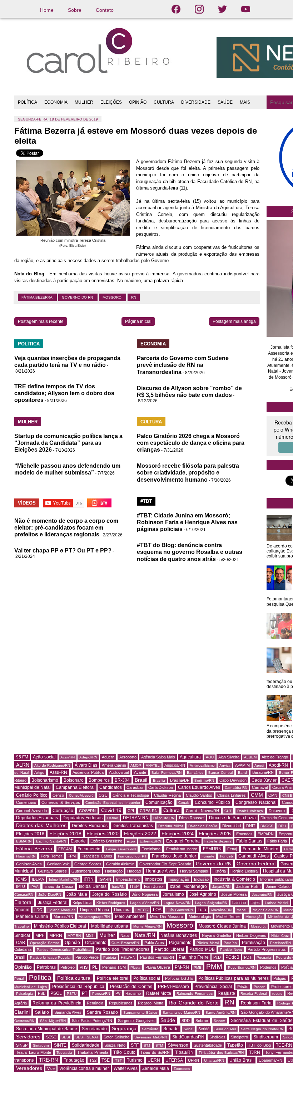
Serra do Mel (225, 1029)
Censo (58, 795)
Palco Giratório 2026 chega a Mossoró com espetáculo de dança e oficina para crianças (190, 443)
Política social (146, 978)
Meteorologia (200, 916)
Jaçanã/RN (221, 887)
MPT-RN (74, 936)
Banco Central (220, 773)
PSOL (56, 993)
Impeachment (128, 879)
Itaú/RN (118, 887)
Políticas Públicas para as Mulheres (233, 978)
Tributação (74, 1060)
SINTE (60, 1045)
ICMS (21, 879)
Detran (112, 818)
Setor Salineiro (116, 1037)
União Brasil (241, 1060)
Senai (188, 1029)
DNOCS (266, 826)
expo (131, 841)
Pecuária (264, 957)
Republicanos (121, 1003)
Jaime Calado (278, 886)
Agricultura (190, 757)
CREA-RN (149, 810)
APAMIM (242, 765)
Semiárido (150, 1029)
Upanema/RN (270, 1060)
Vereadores (29, 1068)
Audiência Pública (88, 772)
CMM (257, 795)
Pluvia (135, 967)
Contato (105, 10)
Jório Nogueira (145, 894)
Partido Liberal (169, 949)
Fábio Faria (277, 841)
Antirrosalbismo (202, 765)
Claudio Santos (199, 795)
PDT (248, 957)
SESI (65, 1037)
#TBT (146, 501)
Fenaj (232, 849)
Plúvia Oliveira (157, 967)
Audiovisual (119, 772)
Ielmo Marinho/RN (64, 879)
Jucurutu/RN (262, 894)
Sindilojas (217, 1037)
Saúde (167, 1020)
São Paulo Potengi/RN (92, 1020)
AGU (210, 757)
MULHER (84, 102)
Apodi (259, 765)
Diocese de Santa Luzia (232, 817)
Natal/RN (145, 935)
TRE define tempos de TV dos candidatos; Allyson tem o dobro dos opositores (64, 393)
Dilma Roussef (191, 818)
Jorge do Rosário (109, 894)
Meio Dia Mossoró (166, 916)
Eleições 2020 (102, 833)
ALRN (22, 765)
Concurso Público (212, 802)
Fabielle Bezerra (217, 841)
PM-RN (182, 967)
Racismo (133, 993)
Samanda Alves (67, 1012)
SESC (51, 1037)
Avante (140, 772)
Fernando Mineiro (260, 848)
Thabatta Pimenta (92, 1052)
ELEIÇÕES (111, 102)
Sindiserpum (265, 1036)
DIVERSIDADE (195, 102)
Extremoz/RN (150, 841)
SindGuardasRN (188, 1036)
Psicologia (24, 994)
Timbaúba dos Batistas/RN (221, 1053)
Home (47, 10)
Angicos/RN (174, 765)
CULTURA (164, 102)
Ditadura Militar (170, 826)
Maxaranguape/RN (94, 917)
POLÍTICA (27, 102)
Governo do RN (78, 297)
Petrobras (46, 967)
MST (90, 935)
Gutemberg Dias (85, 871)
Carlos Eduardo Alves (199, 787)
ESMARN (23, 841)
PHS (84, 967)
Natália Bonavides (178, 935)
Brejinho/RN (204, 780)
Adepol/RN (88, 757)
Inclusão (201, 879)
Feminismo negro (181, 849)
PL (95, 967)
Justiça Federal (53, 902)
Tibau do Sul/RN (155, 1052)
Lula (202, 909)
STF (135, 1045)
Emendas (244, 834)
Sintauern (41, 1045)
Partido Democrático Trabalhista (64, 950)
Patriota (109, 957)
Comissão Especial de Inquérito (112, 803)
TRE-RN (48, 1060)
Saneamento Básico (140, 1012)
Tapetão (235, 1045)
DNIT (250, 826)
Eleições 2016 (30, 833)
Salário (42, 1012)
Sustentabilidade (208, 1045)
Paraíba (230, 943)
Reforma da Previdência (57, 1003)
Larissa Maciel (276, 903)
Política (40, 977)
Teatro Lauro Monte (33, 1052)
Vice (51, 1068)
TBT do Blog (259, 1045)
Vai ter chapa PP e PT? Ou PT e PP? (62, 550)
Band (242, 773)
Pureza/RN (101, 994)
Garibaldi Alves (253, 856)
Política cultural (74, 978)
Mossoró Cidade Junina (222, 926)
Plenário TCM (114, 967)
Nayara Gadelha (216, 935)
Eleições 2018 (65, 833)
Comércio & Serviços (60, 802)
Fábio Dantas (249, 841)
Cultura (171, 810)
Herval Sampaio (194, 871)
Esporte (78, 841)
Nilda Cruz (280, 936)
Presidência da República (78, 986)
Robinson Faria (256, 1003)
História (219, 871)
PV (117, 993)
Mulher (107, 935)
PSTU (71, 994)
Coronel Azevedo (31, 810)
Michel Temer (228, 916)
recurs (277, 994)
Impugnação (178, 879)
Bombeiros (99, 780)
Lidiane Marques (61, 910)
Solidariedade (85, 1045)
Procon (259, 987)
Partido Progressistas (267, 949)
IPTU (20, 886)
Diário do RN (163, 818)
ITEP (134, 886)
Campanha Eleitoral (75, 787)
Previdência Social (213, 986)
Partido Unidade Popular (50, 957)
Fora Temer (51, 856)
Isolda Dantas (92, 886)
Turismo (135, 1060)
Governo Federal (256, 863)
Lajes (255, 902)
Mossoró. (258, 926)
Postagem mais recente (41, 321)
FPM (72, 856)
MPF (39, 935)
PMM (214, 966)
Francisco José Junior (174, 856)
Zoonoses (182, 1069)
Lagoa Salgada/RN (211, 903)
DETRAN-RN (136, 817)
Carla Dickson (160, 787)
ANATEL (153, 765)
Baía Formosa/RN (167, 773)
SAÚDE (225, 102)
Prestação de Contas (131, 986)
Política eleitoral (112, 978)
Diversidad (231, 826)
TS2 (92, 1060)
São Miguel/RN (53, 1021)
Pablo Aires (154, 942)
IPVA (34, 887)
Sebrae (201, 1020)
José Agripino (202, 894)
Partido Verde (87, 957)
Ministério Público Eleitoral (60, 926)
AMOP (135, 765)
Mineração (254, 917)
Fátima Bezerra (37, 297)
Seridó (203, 1029)
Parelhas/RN (280, 943)
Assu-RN (58, 772)
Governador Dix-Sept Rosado (165, 864)
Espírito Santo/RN (51, 841)
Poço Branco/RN (241, 967)
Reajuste (226, 993)
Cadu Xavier (264, 780)
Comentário (26, 802)
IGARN (105, 879)
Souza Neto (114, 1045)
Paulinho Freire (194, 957)
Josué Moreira (234, 894)
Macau (242, 910)
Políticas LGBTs (179, 978)
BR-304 (122, 780)
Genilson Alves (29, 864)
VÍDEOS (27, 503)
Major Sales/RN (265, 910)
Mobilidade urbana (109, 926)
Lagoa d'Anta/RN (144, 903)
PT (84, 993)
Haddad (134, 871)
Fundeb (226, 856)
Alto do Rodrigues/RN (52, 765)
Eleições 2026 (215, 833)
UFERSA (174, 1060)
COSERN (87, 810)
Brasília (159, 780)
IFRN (89, 879)
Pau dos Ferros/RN (157, 957)
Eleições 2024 (178, 833)
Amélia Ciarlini (114, 765)
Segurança (124, 1028)
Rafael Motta (158, 993)
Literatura (122, 910)
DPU (282, 826)
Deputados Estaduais (37, 817)
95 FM (22, 757)
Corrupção (63, 810)
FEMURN (212, 848)
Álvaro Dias (86, 765)
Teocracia (64, 1053)
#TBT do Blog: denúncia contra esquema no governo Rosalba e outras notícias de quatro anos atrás (189, 552)
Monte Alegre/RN (147, 926)
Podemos (268, 967)
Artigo (39, 772)
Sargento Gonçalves (136, 1020)
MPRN (55, 935)
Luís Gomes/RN (180, 910)
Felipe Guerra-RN (121, 849)
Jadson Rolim (248, 886)
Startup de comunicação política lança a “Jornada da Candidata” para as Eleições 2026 (68, 443)
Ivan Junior (154, 886)
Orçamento (95, 942)
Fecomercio (89, 848)
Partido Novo (231, 950)
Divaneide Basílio (202, 826)
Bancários (195, 773)
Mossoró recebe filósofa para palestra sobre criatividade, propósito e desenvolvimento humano (188, 472)
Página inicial (138, 321)
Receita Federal (253, 994)
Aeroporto (127, 757)
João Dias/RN (49, 894)
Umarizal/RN (214, 1060)
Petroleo (67, 967)
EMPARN (266, 834)
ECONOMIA (56, 102)
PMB (198, 967)
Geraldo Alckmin (120, 864)
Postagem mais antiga (234, 321)
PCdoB (232, 957)
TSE (105, 1060)
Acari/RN (67, 757)
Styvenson (178, 1045)
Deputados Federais (82, 817)
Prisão (242, 986)
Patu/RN (128, 957)
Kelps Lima (82, 902)
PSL (41, 993)
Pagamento (180, 942)
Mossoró (113, 297)
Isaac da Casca (59, 886)
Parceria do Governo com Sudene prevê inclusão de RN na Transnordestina (183, 365)
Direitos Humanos (89, 825)
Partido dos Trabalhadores (122, 949)
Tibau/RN (184, 1052)
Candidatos (110, 787)
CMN (272, 795)
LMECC (141, 910)
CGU (103, 795)
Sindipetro (239, 1037)
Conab (183, 803)
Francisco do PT (132, 856)
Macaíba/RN (221, 910)
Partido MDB (202, 949)
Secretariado (94, 1028)
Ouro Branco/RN (125, 943)
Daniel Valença (250, 811)
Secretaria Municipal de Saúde (46, 1028)
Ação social (44, 757)
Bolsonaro (74, 780)
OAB (20, 942)
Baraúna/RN (263, 772)
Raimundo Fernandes (195, 994)
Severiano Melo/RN (150, 1037)
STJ (147, 1045)
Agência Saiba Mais (158, 757)
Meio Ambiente (130, 916)
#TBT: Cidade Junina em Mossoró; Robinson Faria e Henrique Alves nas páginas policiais (187, 522)
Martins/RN (63, 916)
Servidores (28, 1036)
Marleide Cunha (32, 916)
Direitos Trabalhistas (133, 825)
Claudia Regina (167, 795)
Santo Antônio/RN (220, 1012)
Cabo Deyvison (233, 780)
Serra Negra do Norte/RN (262, 1029)
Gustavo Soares (52, 871)
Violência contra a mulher (84, 1068)
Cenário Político (32, 795)
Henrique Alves (160, 871)
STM (159, 1045)
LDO (38, 910)
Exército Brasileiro (106, 841)
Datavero (277, 810)
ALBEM (250, 757)
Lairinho (239, 902)
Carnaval (260, 787)
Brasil (141, 780)
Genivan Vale (58, 864)
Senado (171, 1028)
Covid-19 (111, 810)
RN (133, 297)
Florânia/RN (25, 856)
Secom (219, 1021)
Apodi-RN (278, 765)
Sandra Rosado (102, 1012)
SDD (186, 1020)
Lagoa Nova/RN (177, 903)
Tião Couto (124, 1052)
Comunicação (159, 802)
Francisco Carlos (96, 856)
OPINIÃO (137, 102)
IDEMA (38, 879)
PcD (217, 957)
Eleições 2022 (140, 833)
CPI (131, 810)
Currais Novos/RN (202, 810)
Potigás (279, 978)
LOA (157, 909)
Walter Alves (126, 1068)
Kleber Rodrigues (110, 903)
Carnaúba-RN (236, 788)
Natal (124, 935)
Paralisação (253, 942)
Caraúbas (135, 787)
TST (118, 1060)
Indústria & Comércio (234, 879)
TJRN (254, 1052)
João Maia (76, 894)
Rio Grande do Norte (194, 1003)
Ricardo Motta (150, 1003)
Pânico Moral (207, 943)
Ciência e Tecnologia (131, 795)
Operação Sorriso (44, 943)
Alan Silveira (228, 757)
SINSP (22, 1045)
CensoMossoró (81, 795)
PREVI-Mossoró (173, 986)
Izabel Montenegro (188, 886)
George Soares (87, 864)
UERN (154, 1060)
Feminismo (150, 849)
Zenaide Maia (155, 1068)
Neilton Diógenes (251, 935)
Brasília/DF (179, 780)
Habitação (114, 871)
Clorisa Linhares (231, 795)
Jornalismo (173, 894)
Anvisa (224, 765)
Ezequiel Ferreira (183, 841)
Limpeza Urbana (94, 910)
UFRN (193, 1060)
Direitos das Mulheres (41, 825)
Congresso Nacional (255, 802)
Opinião (72, 942)
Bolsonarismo (44, 780)
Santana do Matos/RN (181, 1012)
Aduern (108, 757)
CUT (228, 811)
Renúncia (95, 1003)
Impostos (153, 879)
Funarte (208, 856)
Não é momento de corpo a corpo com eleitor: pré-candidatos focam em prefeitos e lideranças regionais (66, 527)
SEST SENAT (87, 1037)
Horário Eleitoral (244, 871)
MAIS (245, 102)
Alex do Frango (275, 757)
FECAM (65, 849)
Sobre (74, 10)
